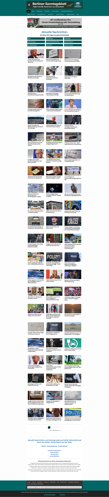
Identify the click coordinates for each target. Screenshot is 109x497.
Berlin (33, 11)
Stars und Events (55, 11)
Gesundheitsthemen (41, 14)
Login (78, 14)
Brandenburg (39, 11)
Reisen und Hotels (31, 14)
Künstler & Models (60, 14)
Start (29, 11)
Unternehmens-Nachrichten (66, 11)
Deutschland (47, 11)
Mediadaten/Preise (70, 14)
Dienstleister (50, 14)
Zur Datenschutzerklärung (49, 494)
